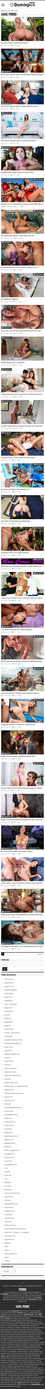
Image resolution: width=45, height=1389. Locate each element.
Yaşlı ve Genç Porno (10, 1254)
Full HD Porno (8, 1061)
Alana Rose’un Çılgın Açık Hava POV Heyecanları (18, 140)
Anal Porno (8, 997)
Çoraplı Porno (9, 1029)
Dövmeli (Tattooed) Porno (13, 1043)
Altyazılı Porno (9, 983)
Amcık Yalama (9, 993)
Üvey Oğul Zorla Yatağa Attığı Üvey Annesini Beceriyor (21, 331)
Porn (6, 1168)
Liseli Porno (8, 1129)
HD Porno (7, 1079)
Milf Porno (7, 1147)
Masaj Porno (8, 1132)
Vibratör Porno (9, 1239)
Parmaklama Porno (10, 1164)
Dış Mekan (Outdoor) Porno (13, 1040)
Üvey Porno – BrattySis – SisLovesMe (16, 1232)
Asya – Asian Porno (10, 1004)
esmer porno (29, 1314)
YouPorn (7, 1261)
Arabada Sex (8, 1001)
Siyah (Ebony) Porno (11, 1204)
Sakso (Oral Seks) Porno (12, 1193)
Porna (20, 1382)
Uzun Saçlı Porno (10, 1236)
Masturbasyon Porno (11, 1136)
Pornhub (7, 1172)
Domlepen (4, 1294)
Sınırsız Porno (9, 1207)
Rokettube (7, 1182)
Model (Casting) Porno (11, 1150)
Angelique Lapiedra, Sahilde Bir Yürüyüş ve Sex (18, 724)
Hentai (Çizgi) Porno (11, 1082)
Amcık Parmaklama (10, 990)
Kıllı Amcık (7, 1104)
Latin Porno (8, 1118)
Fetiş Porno (8, 1050)
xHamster (7, 1243)
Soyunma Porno (9, 1211)
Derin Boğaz (8, 1036)
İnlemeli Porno (9, 1090)
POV (5, 1179)
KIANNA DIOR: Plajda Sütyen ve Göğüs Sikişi (17, 172)
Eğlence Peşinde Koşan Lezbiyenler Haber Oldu (18, 756)
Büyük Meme (8, 1022)
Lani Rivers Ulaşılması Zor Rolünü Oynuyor (16, 629)
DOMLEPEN (36, 1384)
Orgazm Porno (9, 1157)
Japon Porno (8, 1097)
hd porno (15, 1311)
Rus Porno (7, 1186)
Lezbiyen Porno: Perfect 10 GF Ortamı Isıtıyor (18, 457)
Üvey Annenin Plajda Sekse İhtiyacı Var (15, 489)
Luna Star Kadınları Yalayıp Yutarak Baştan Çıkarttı (20, 693)
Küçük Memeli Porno (11, 1115)
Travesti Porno (9, 1218)
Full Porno (7, 1065)
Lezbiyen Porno (9, 1122)
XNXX (6, 1246)
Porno (22, 1290)
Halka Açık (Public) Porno (12, 1075)
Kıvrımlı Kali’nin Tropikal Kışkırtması (14, 43)
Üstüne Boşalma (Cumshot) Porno (15, 1229)
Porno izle (32, 1299)
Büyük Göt (7, 1018)
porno (39, 1298)
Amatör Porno (9, 986)
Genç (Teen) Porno (10, 1068)
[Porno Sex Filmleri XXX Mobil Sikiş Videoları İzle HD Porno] (22, 4)
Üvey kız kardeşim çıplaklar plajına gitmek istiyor (19, 106)
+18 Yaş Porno (9, 979)
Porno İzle (7, 1175)
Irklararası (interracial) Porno (14, 1093)
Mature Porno (9, 1140)
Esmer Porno (8, 1047)
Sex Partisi (7, 1200)
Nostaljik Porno (9, 1154)
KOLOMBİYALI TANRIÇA (9, 299)
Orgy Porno (8, 1161)
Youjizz (6, 1257)
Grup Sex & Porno (10, 1072)
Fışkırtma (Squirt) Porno (12, 1054)
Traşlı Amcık (8, 1214)
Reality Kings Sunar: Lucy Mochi (13, 362)
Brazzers (7, 1015)
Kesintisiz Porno (9, 1100)
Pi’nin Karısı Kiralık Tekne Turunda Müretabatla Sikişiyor (22, 74)
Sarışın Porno (8, 1197)
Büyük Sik (7, 1025)
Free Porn (7, 1058)
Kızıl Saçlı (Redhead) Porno (13, 1107)
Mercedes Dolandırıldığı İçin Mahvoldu (15, 521)
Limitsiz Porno (9, 1125)
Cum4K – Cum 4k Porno (12, 1033)
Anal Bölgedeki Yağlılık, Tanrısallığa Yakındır (17, 236)
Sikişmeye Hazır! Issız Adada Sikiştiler (15, 553)
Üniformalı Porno (10, 1225)
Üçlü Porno (8, 1222)
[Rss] (22, 1283)
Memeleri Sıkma (9, 1143)
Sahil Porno (8, 1189)
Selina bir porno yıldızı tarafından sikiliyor (17, 851)
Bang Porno (8, 1008)
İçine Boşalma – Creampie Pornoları (16, 1086)
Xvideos (7, 1250)
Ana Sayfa (6, 11)
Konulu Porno (8, 1111)
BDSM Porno (8, 1011)
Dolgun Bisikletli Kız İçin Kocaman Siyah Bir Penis (19, 267)
